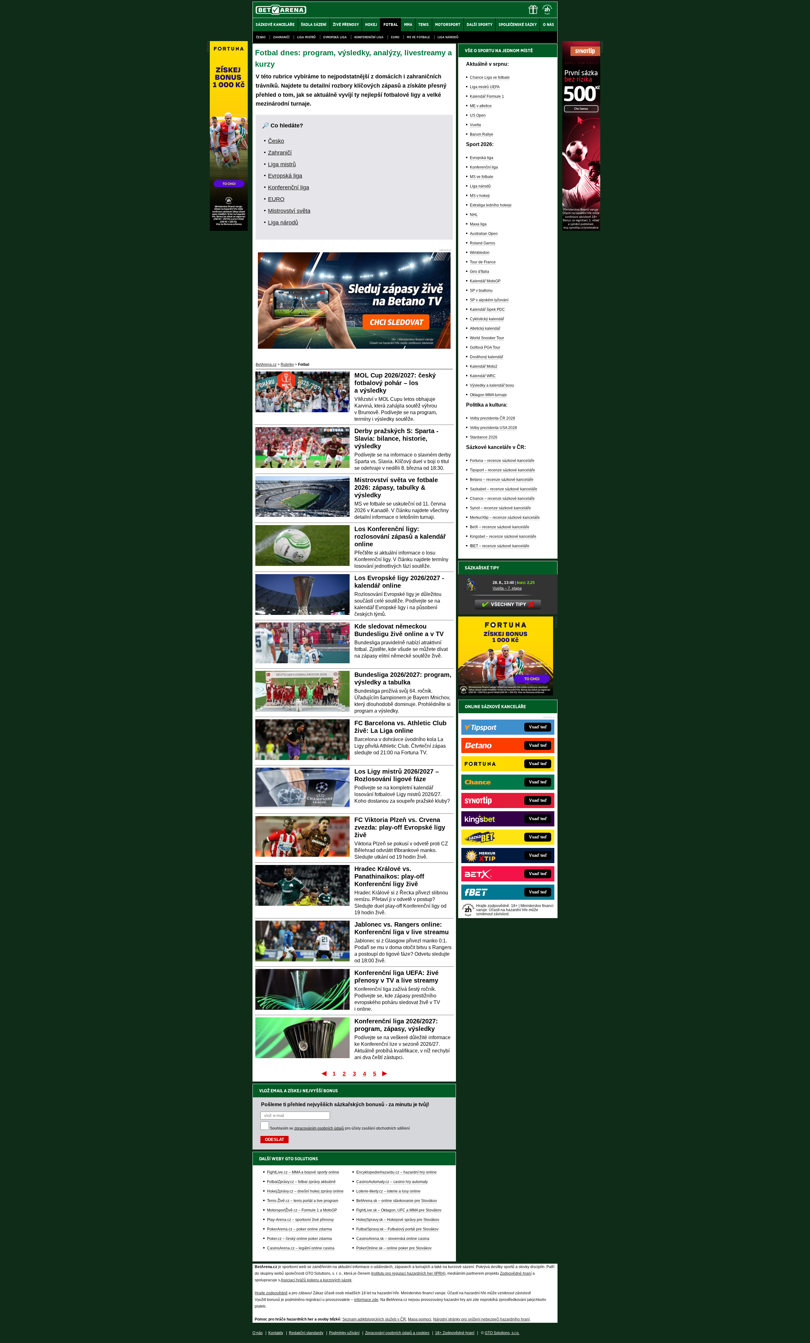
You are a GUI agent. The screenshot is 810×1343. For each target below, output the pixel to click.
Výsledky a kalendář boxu (492, 385)
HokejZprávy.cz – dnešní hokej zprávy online (305, 1191)
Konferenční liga (368, 37)
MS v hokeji (480, 195)
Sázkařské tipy (482, 568)
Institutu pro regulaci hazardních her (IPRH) (408, 1273)
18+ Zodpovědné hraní (454, 1333)
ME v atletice (481, 106)
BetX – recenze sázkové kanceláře (499, 527)
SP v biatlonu (481, 290)
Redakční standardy (306, 1333)
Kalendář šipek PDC (487, 309)
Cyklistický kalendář (487, 319)
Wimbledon (479, 252)
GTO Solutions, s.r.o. (502, 1333)
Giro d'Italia (479, 271)
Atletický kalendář (485, 328)
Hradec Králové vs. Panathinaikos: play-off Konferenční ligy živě (389, 876)
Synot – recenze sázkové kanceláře (500, 508)
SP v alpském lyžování (489, 300)
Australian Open (484, 233)
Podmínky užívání (344, 1333)
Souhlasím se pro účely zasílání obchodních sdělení (340, 1128)
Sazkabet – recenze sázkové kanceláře (503, 489)
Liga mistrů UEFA (485, 87)
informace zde (366, 1299)
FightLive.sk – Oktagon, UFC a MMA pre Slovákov (398, 1210)
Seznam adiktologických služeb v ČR (374, 1319)
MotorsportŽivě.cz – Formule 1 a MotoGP (302, 1210)
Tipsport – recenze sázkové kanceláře (502, 470)
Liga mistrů (306, 37)
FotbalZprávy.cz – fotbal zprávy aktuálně (301, 1182)
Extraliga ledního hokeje (491, 205)
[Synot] (581, 229)
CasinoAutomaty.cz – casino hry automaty (392, 1182)
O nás (257, 1333)
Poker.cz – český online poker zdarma (299, 1238)
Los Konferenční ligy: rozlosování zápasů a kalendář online (400, 536)
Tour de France (483, 262)
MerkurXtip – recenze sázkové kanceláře (505, 517)
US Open (478, 115)
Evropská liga (335, 37)
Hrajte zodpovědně (271, 1293)
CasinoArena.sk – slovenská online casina (392, 1238)
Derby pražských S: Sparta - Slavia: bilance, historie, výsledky (396, 438)
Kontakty (275, 1333)
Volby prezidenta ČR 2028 (492, 418)
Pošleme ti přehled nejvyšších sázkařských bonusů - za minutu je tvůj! (345, 1104)
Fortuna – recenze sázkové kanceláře (502, 460)
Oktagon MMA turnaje (488, 395)
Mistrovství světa (289, 211)
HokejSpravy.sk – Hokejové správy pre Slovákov (397, 1219)
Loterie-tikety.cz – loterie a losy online (388, 1191)
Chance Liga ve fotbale (490, 77)
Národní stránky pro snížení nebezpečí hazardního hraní (481, 1319)
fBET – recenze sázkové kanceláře (499, 546)
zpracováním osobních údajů (319, 1128)
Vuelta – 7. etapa (507, 588)
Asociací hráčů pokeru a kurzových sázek (316, 1280)
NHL (474, 214)
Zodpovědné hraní (516, 1273)
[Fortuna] (229, 229)
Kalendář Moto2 (483, 366)
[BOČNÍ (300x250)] (505, 693)
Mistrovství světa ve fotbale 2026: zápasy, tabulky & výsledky (396, 487)
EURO (395, 37)
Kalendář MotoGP (485, 281)
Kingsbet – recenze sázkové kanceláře (503, 536)
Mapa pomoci (419, 1319)
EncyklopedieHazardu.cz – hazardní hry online (396, 1172)
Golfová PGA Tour (485, 347)
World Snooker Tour (487, 338)
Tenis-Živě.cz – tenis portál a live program (302, 1201)
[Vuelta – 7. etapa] (476, 585)
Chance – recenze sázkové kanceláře (502, 498)
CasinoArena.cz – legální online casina (300, 1248)
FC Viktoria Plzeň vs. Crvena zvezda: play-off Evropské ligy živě (399, 827)
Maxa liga (478, 224)
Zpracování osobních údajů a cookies (397, 1333)
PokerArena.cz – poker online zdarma (299, 1229)
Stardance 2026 (483, 437)
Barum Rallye (481, 134)
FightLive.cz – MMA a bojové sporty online (303, 1172)
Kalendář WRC (483, 376)
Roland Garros (482, 243)
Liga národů (448, 37)
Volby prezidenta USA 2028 (493, 428)
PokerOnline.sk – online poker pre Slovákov (394, 1248)
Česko (260, 37)
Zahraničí (281, 37)
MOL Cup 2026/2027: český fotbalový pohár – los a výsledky (395, 383)
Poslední (385, 1073)
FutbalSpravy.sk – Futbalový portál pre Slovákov (397, 1229)
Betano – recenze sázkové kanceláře (501, 479)
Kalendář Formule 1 (487, 96)
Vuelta (475, 125)
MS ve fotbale (418, 37)
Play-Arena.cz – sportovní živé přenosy (300, 1219)
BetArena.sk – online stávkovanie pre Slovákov (396, 1201)
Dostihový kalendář (486, 357)
